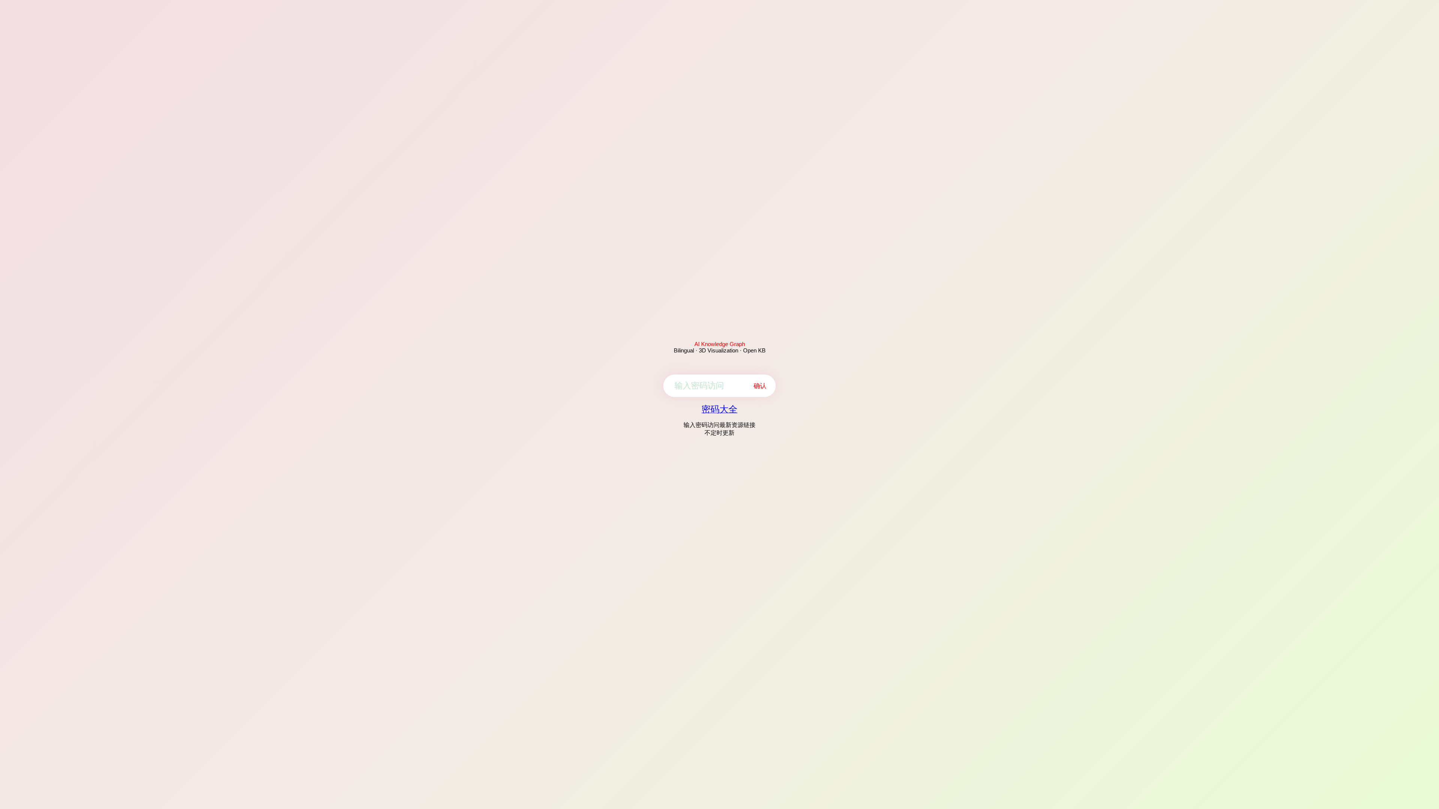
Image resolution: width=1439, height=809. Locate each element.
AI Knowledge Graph (719, 344)
